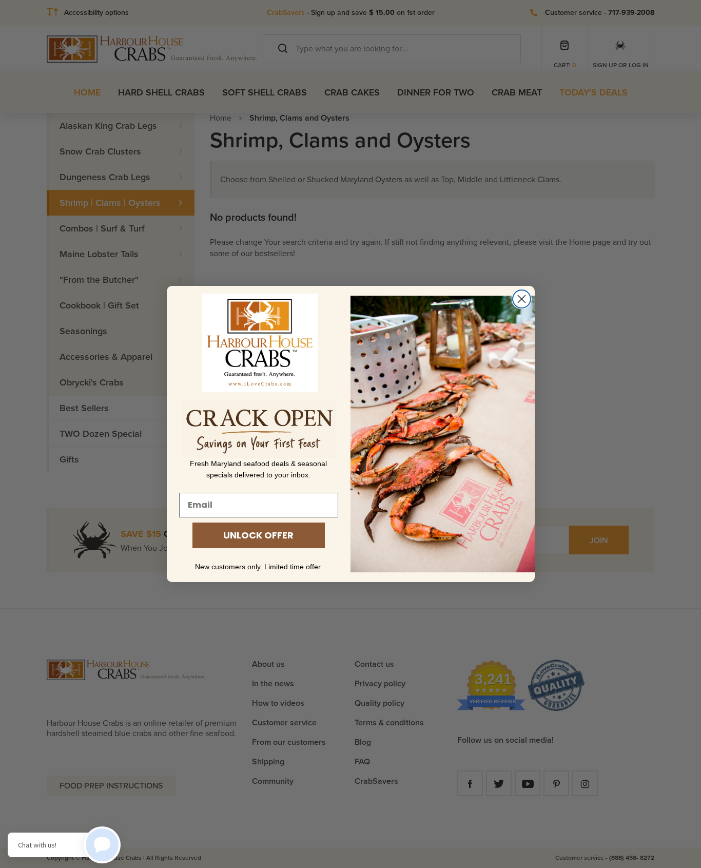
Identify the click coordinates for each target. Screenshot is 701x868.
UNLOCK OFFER (258, 535)
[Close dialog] (522, 299)
